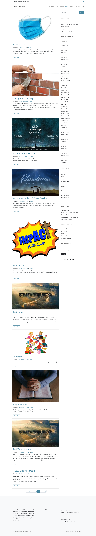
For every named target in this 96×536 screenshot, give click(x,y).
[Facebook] (83, 1)
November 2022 (65, 116)
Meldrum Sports (65, 26)
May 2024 (63, 87)
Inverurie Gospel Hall (18, 6)
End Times (18, 312)
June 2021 (63, 141)
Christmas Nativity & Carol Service (30, 198)
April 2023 (64, 106)
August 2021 (64, 139)
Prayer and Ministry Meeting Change (70, 24)
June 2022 (64, 123)
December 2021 (65, 132)
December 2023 (65, 94)
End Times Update (22, 449)
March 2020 (64, 160)
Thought (63, 179)
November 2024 (65, 76)
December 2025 (65, 59)
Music (62, 176)
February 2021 (64, 151)
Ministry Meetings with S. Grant (69, 521)
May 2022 (63, 125)
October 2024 (64, 78)
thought (64, 254)
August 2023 (64, 101)
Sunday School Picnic (66, 31)
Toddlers (17, 356)
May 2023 (63, 104)
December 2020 (65, 155)
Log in (62, 190)
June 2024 (64, 85)
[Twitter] (70, 259)
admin (29, 47)
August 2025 (64, 66)
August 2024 (64, 83)
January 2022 (64, 130)
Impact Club (19, 265)
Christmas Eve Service (24, 153)
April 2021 (63, 146)
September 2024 (65, 80)
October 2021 (64, 134)
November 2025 (65, 62)
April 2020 (64, 158)
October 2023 (64, 99)
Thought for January (23, 98)
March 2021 (64, 148)
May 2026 (63, 52)
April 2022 (64, 127)
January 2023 (64, 111)
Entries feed (64, 193)
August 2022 (64, 120)
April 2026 (64, 55)
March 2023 (64, 108)
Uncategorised (65, 181)
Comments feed (65, 195)
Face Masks (19, 44)
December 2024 (65, 73)
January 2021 (64, 153)
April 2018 (63, 162)
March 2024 (64, 90)
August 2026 (64, 45)
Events (63, 174)
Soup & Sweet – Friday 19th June (69, 29)
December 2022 (65, 113)
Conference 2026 (65, 22)
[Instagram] (65, 259)
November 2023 (65, 97)
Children (63, 172)
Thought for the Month (24, 471)
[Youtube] (73, 259)
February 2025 (65, 71)
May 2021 (63, 144)
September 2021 (65, 137)
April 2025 (64, 69)
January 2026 (64, 57)
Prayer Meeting (20, 404)
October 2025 (64, 64)
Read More (16, 57)
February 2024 (65, 92)
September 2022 (65, 118)
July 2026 (63, 48)
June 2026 (64, 50)
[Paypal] (67, 259)
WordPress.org (65, 197)
